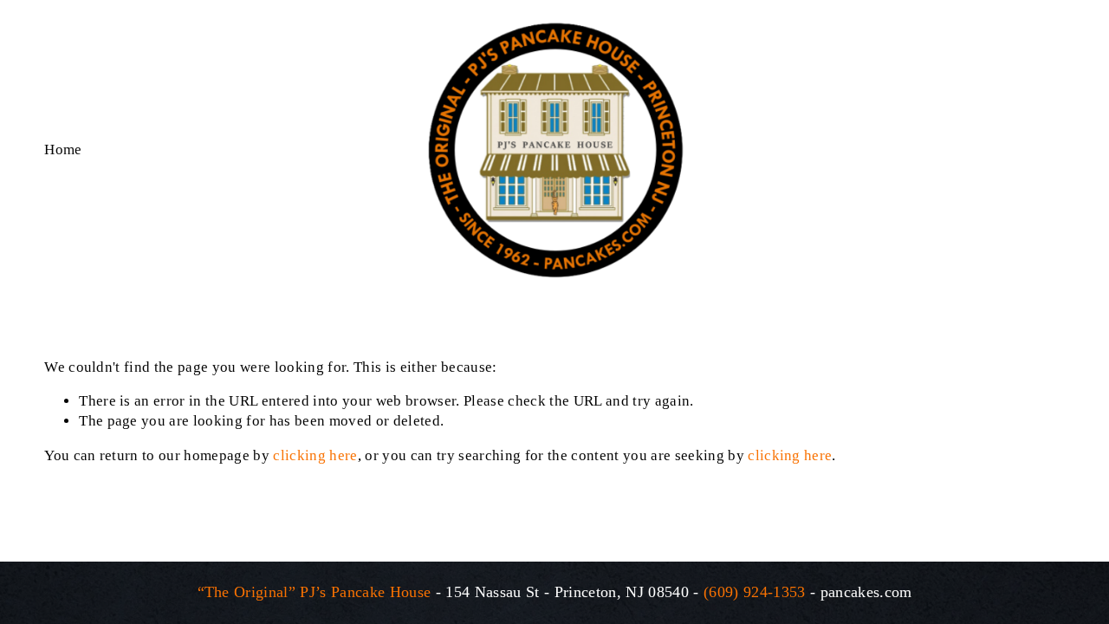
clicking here (315, 455)
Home (62, 149)
